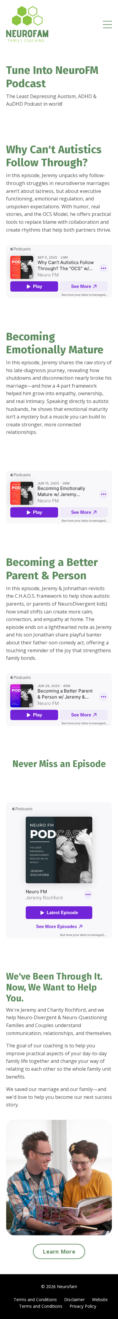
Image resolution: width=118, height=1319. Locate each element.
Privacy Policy (83, 1306)
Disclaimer (74, 1299)
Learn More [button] (59, 1251)
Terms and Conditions (35, 1299)
